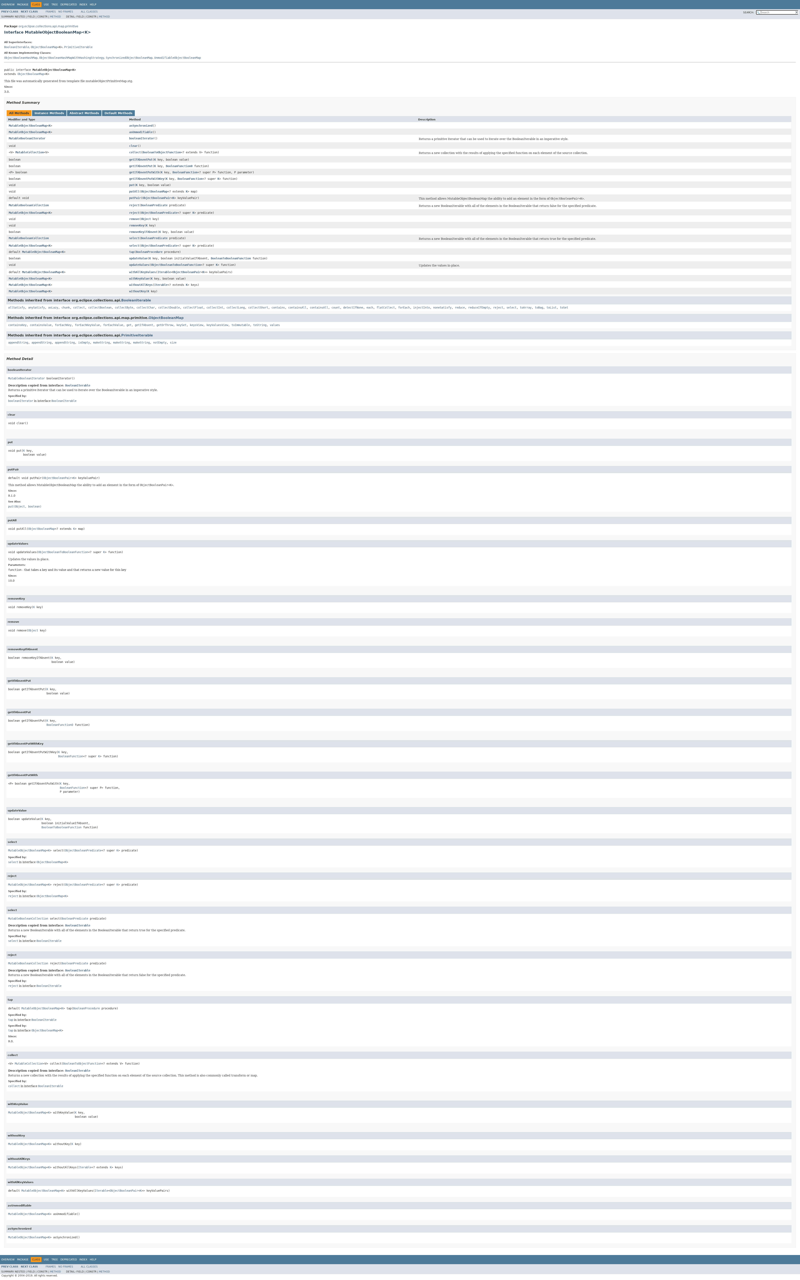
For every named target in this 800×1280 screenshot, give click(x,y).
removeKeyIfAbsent (143, 232)
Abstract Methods (84, 113)
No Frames (65, 11)
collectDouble (169, 307)
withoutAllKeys (140, 284)
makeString (101, 342)
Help (93, 4)
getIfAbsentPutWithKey (146, 178)
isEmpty (84, 342)
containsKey (17, 325)
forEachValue (113, 325)
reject (134, 205)
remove (134, 219)
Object (146, 219)
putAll (134, 191)
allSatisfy (16, 307)
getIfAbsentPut (140, 159)
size (173, 342)
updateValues (139, 264)
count (335, 307)
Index (83, 4)
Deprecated (68, 4)
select (134, 238)
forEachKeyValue (87, 325)
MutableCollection (29, 152)
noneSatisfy (442, 307)
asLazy (53, 307)
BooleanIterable (16, 47)
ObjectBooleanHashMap (21, 57)
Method (55, 16)
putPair (135, 198)
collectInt (214, 307)
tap (131, 252)
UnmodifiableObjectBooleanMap (177, 57)
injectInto (421, 307)
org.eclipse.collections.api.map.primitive (48, 26)
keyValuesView (217, 325)
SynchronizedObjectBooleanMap (129, 57)
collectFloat (193, 307)
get (128, 325)
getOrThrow (164, 325)
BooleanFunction (185, 172)
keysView (196, 325)
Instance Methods (49, 113)
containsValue (40, 325)
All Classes (89, 11)
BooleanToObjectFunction (161, 152)
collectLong (235, 307)
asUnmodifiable (140, 132)
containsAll (297, 307)
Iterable (164, 272)
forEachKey (63, 325)
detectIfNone (353, 307)
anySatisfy (36, 307)
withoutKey (137, 291)
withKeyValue (139, 278)
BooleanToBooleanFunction (231, 258)
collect (135, 152)
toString (259, 325)
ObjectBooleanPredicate (159, 212)
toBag (539, 307)
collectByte (124, 307)
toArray (525, 307)
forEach (404, 307)
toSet (564, 307)
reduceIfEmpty (479, 307)
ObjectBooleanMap (44, 47)
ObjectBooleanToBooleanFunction (176, 264)
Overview (8, 4)
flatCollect (385, 307)
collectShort (258, 307)
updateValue (138, 258)
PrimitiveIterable (78, 47)
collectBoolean (99, 307)
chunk (65, 307)
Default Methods (118, 113)
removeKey (136, 225)
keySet (181, 325)
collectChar (145, 307)
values (275, 325)
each (369, 307)
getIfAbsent (144, 325)
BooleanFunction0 (179, 166)
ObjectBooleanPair (156, 198)
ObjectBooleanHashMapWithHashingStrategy (71, 57)
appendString (18, 342)
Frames (51, 11)
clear (133, 146)
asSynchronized (140, 125)
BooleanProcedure (149, 252)
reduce (460, 307)
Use (46, 4)
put (131, 185)
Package (23, 4)
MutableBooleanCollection (29, 205)
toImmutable (240, 325)
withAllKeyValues (142, 272)
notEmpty (159, 342)
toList (551, 307)
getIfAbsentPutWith (144, 172)
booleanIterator (141, 138)
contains (278, 307)
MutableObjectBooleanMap (28, 125)
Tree (54, 4)
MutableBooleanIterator (27, 138)
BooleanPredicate (154, 205)
